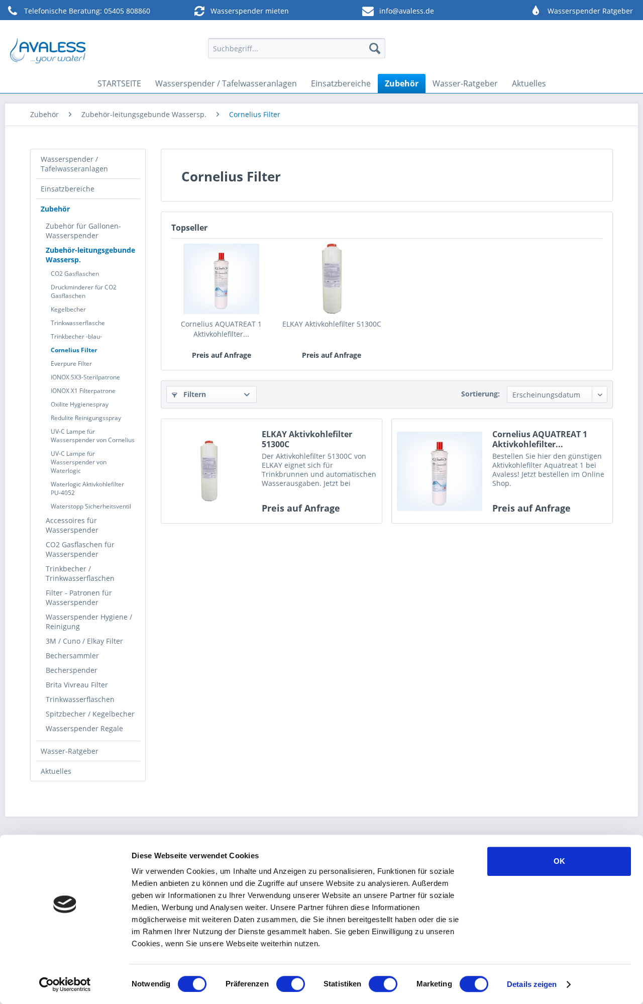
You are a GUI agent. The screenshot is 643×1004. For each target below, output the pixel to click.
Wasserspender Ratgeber (590, 11)
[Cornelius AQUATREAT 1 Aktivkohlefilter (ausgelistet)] (221, 279)
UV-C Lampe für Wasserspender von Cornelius (93, 435)
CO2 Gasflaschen (75, 273)
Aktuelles (56, 771)
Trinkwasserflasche (78, 323)
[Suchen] (374, 48)
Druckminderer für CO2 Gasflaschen (84, 291)
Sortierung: (480, 393)
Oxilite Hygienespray (80, 404)
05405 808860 (127, 11)
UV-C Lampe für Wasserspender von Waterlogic (78, 462)
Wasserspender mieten (249, 11)
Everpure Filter (71, 363)
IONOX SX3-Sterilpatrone (85, 377)
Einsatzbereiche (67, 188)
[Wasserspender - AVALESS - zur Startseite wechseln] (47, 50)
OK (559, 861)
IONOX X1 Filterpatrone (83, 390)
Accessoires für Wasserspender (72, 525)
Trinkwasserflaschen (80, 699)
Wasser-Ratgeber (69, 751)
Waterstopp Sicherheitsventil (91, 506)
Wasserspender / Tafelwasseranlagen (74, 163)
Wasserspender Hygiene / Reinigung (89, 621)
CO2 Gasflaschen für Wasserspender (80, 549)
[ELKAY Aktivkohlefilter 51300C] (332, 279)
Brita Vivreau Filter (77, 684)
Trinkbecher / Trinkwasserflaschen (80, 573)
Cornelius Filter (74, 350)
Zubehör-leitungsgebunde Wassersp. (90, 254)
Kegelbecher (68, 309)
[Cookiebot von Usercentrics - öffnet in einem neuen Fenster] (65, 984)
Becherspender (71, 670)
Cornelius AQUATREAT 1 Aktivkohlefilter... (221, 329)
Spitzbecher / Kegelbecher (90, 714)
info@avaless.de (406, 11)
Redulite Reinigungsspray (86, 418)
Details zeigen (532, 984)
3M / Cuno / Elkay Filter (84, 641)
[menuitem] (296, 48)
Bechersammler (72, 655)
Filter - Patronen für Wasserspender (79, 597)
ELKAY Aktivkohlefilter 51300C (331, 324)
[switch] (290, 984)
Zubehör (55, 209)
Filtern (193, 394)
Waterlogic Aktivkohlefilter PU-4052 (87, 488)
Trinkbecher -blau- (76, 336)
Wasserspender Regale (84, 728)
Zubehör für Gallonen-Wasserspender (83, 230)
